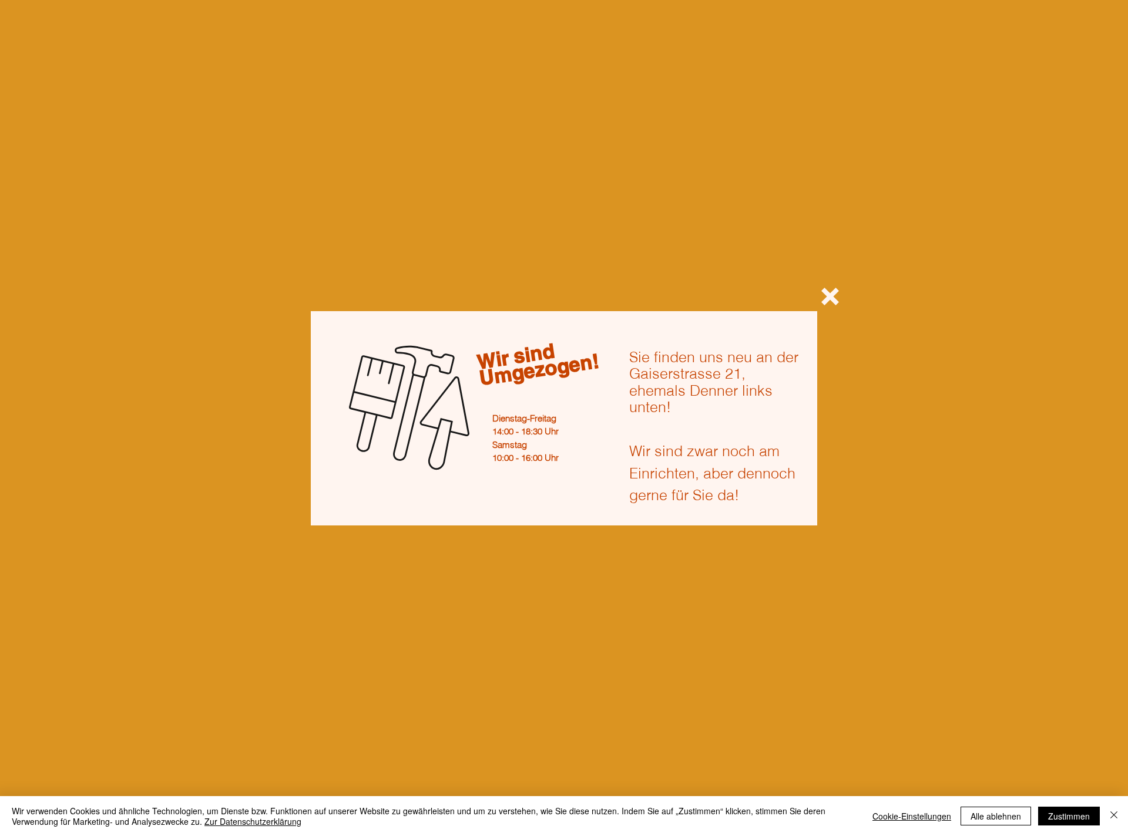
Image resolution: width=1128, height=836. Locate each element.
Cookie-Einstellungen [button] (911, 816)
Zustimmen (1069, 816)
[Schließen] (1114, 816)
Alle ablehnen (996, 816)
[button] (830, 296)
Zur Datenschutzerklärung (252, 821)
